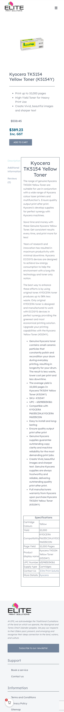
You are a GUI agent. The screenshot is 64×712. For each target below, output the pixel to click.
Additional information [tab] (13, 169)
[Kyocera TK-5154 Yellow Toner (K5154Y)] (32, 44)
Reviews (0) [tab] (12, 180)
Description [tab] (13, 160)
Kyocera (44, 575)
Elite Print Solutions (51, 570)
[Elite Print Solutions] (14, 2)
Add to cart (21, 142)
